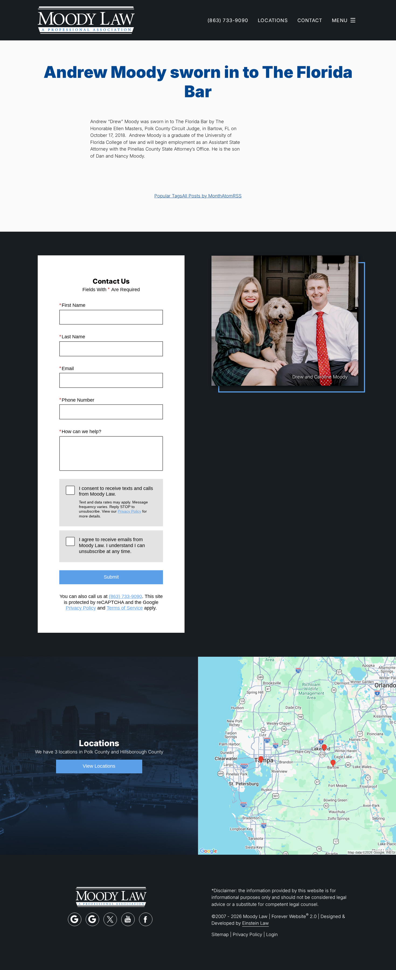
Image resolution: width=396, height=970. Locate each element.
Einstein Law (255, 923)
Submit (111, 577)
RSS (237, 195)
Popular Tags (168, 195)
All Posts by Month (202, 195)
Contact (309, 20)
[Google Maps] (74, 919)
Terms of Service (125, 608)
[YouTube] (128, 919)
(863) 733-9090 (125, 596)
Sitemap (220, 934)
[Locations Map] (297, 755)
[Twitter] (110, 919)
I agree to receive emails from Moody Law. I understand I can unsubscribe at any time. (112, 545)
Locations (273, 20)
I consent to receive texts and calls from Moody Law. (116, 502)
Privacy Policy (129, 511)
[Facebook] (145, 919)
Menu (340, 20)
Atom (227, 195)
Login (272, 934)
